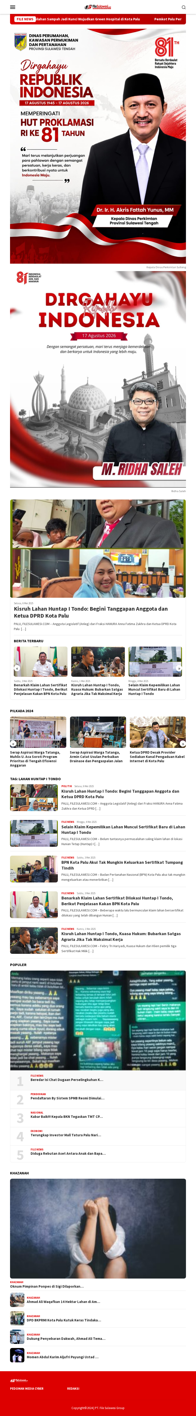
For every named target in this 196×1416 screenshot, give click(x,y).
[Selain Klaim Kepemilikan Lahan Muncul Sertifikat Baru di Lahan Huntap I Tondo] (155, 662)
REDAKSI (73, 1389)
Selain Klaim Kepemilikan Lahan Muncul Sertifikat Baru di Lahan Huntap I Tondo (154, 689)
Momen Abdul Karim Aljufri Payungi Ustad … (62, 1357)
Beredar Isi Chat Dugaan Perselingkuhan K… (67, 1080)
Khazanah (16, 1282)
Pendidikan (38, 1094)
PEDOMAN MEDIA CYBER (27, 1389)
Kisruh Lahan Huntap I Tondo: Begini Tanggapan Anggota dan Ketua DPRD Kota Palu (91, 612)
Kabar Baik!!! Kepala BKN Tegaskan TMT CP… (67, 1117)
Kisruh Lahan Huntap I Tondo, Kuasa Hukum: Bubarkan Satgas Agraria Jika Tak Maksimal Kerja (97, 689)
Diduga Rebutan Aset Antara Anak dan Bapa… (68, 1153)
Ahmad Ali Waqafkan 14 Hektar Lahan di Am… (63, 1302)
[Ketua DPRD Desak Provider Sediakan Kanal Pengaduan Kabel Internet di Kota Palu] (158, 732)
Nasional (37, 1112)
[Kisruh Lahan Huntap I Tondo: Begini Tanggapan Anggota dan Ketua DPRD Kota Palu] (98, 548)
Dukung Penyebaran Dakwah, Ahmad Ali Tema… (66, 1338)
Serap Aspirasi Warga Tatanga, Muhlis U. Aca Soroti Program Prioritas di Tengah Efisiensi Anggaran (35, 759)
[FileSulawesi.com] (98, 6)
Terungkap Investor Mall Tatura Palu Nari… (66, 1135)
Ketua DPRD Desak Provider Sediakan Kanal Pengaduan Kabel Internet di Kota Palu (157, 756)
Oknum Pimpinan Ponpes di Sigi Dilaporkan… (47, 1286)
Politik (66, 786)
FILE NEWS (67, 822)
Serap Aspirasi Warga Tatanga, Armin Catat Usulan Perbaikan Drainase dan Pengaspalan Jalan (96, 756)
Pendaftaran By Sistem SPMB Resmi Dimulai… (67, 1098)
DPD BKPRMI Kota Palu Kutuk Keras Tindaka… (64, 1320)
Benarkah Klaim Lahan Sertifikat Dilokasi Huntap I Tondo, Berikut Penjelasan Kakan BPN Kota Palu (40, 689)
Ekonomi (37, 1131)
